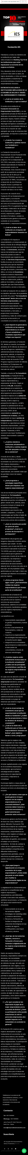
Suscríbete (9, 1134)
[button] (24, 1150)
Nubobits (17, 1143)
